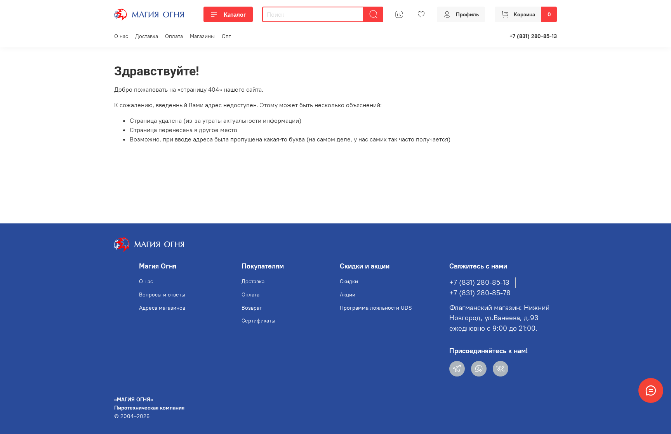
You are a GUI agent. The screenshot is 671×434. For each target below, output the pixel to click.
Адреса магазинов (162, 307)
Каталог (235, 14)
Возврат (252, 307)
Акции (347, 294)
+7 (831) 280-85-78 (480, 293)
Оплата (174, 36)
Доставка (146, 36)
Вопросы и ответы (162, 294)
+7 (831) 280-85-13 (533, 36)
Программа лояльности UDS (376, 307)
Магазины (202, 36)
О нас (121, 36)
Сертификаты (258, 320)
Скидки (349, 281)
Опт (226, 36)
